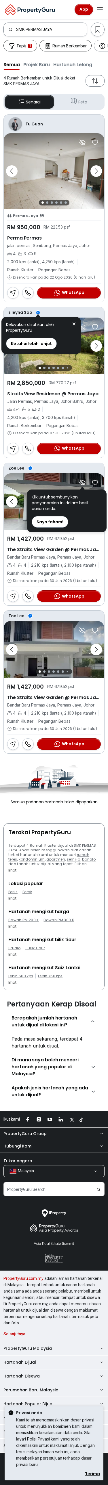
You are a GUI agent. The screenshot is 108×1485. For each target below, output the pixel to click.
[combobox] (51, 29)
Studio (14, 948)
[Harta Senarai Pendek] (95, 142)
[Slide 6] (66, 202)
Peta (82, 102)
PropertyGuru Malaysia (27, 1348)
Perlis (13, 892)
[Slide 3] (52, 202)
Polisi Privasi (38, 1438)
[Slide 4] (56, 202)
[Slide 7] (67, 368)
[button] (11, 64)
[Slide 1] (42, 202)
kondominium (32, 859)
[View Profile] (54, 124)
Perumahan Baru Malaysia (30, 1390)
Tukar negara (17, 1161)
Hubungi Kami (17, 1146)
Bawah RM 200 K (23, 920)
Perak (27, 892)
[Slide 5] (61, 202)
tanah (23, 863)
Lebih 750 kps (50, 976)
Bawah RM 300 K (58, 920)
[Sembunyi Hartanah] (82, 142)
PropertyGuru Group (25, 1134)
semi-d (74, 859)
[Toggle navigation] (100, 9)
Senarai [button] (33, 102)
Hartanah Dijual (19, 1362)
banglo (89, 859)
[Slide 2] (47, 202)
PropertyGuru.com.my (23, 1278)
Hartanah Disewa (21, 1376)
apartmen (55, 859)
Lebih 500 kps (20, 976)
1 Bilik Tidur (35, 948)
